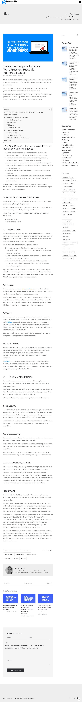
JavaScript (65, 211)
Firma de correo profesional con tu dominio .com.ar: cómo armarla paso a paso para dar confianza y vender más (73, 113)
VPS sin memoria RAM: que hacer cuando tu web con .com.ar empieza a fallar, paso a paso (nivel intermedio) (74, 52)
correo (72, 183)
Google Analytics (67, 202)
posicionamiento (67, 233)
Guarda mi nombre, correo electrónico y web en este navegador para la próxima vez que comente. (24, 646)
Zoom (71, 258)
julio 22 (5, 75)
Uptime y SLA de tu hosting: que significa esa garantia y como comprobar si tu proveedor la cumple (73, 82)
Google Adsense (73, 199)
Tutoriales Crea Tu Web (70, 163)
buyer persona (66, 180)
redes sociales (66, 239)
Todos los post (28, 583)
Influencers (65, 208)
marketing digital (67, 221)
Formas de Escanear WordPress (16, 117)
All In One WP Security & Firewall (18, 138)
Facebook (70, 196)
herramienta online (25, 289)
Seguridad (75, 14)
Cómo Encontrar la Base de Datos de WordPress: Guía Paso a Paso (44, 607)
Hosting (72, 205)
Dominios (65, 135)
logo (64, 214)
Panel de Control (67, 148)
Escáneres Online (26, 551)
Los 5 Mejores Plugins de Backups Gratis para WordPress (10, 607)
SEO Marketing (67, 155)
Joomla (73, 211)
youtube (65, 258)
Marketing (65, 140)
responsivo (65, 242)
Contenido (65, 183)
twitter (72, 252)
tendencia (65, 252)
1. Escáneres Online (14, 120)
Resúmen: (8, 140)
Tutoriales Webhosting (70, 165)
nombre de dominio (67, 224)
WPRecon (10, 125)
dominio (73, 193)
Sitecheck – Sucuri (13, 128)
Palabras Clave (66, 230)
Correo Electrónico (68, 130)
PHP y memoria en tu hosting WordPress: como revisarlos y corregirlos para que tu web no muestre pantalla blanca (73, 67)
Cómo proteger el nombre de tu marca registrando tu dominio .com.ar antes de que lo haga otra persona (73, 98)
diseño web (65, 193)
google (64, 199)
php (74, 230)
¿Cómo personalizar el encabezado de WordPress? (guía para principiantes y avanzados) (27, 609)
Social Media (66, 158)
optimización (66, 227)
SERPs (69, 249)
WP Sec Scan (11, 122)
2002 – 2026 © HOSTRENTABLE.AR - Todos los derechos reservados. (18, 698)
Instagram (73, 208)
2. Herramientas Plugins (14, 130)
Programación (67, 150)
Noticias (64, 142)
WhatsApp (65, 255)
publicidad (65, 236)
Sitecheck (6, 361)
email (64, 196)
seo (72, 246)
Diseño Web (66, 132)
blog (72, 177)
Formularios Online (68, 137)
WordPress (7, 558)
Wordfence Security (14, 135)
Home (67, 14)
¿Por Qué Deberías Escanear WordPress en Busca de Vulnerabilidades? (23, 113)
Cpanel (64, 189)
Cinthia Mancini (12, 75)
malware (70, 214)
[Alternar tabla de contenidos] (49, 109)
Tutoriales (65, 160)
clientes (74, 180)
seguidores (73, 242)
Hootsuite (65, 205)
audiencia (65, 177)
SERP (64, 249)
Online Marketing (67, 145)
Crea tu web (72, 189)
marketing (65, 217)
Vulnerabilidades (20, 554)
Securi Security (12, 133)
